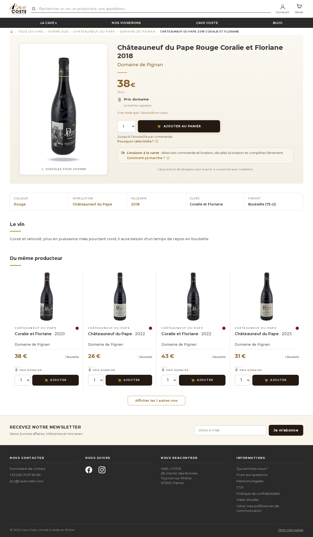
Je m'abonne (286, 430)
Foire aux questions (251, 475)
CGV (240, 487)
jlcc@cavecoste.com (27, 481)
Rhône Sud (58, 31)
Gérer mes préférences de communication (257, 508)
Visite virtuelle (247, 500)
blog (277, 23)
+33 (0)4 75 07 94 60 (25, 475)
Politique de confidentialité (258, 493)
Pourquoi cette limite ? (135, 141)
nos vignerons (126, 23)
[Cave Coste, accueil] (18, 8)
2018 (135, 204)
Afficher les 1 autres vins (156, 400)
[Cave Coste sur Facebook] (90, 471)
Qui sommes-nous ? (252, 469)
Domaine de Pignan (137, 31)
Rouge (20, 204)
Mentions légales (249, 481)
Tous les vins (31, 31)
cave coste (207, 23)
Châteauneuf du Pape (94, 31)
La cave (47, 23)
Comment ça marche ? (146, 158)
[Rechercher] (34, 9)
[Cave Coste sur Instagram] (103, 471)
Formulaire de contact (27, 469)
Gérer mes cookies (290, 530)
